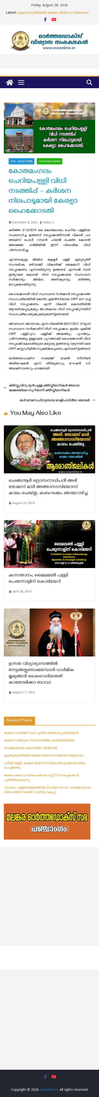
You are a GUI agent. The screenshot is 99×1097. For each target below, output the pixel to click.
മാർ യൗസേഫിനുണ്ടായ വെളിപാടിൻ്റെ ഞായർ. (55, 400)
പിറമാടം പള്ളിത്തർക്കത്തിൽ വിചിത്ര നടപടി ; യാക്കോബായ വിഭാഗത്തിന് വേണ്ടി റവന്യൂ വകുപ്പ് (47, 789)
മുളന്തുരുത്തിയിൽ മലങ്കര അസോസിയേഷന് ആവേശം (43, 755)
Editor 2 (48, 222)
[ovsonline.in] (9, 82)
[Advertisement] (49, 896)
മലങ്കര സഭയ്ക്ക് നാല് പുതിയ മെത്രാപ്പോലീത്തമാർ (41, 733)
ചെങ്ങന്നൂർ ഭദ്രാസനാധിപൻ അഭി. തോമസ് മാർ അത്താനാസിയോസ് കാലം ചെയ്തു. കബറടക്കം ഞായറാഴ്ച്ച (49, 487)
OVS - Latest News (21, 161)
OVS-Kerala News (49, 161)
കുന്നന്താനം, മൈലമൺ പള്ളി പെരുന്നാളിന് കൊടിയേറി (38, 579)
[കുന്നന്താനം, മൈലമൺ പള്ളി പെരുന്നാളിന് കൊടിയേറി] (49, 522)
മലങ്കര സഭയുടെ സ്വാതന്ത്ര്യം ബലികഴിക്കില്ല (39, 740)
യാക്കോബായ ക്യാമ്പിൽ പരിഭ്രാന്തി (30, 748)
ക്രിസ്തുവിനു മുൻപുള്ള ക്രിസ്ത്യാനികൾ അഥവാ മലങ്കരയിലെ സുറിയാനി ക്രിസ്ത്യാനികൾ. (44, 387)
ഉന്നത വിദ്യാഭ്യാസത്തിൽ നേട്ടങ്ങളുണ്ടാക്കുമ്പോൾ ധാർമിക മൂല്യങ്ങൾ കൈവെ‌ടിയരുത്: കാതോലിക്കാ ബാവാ (41, 673)
